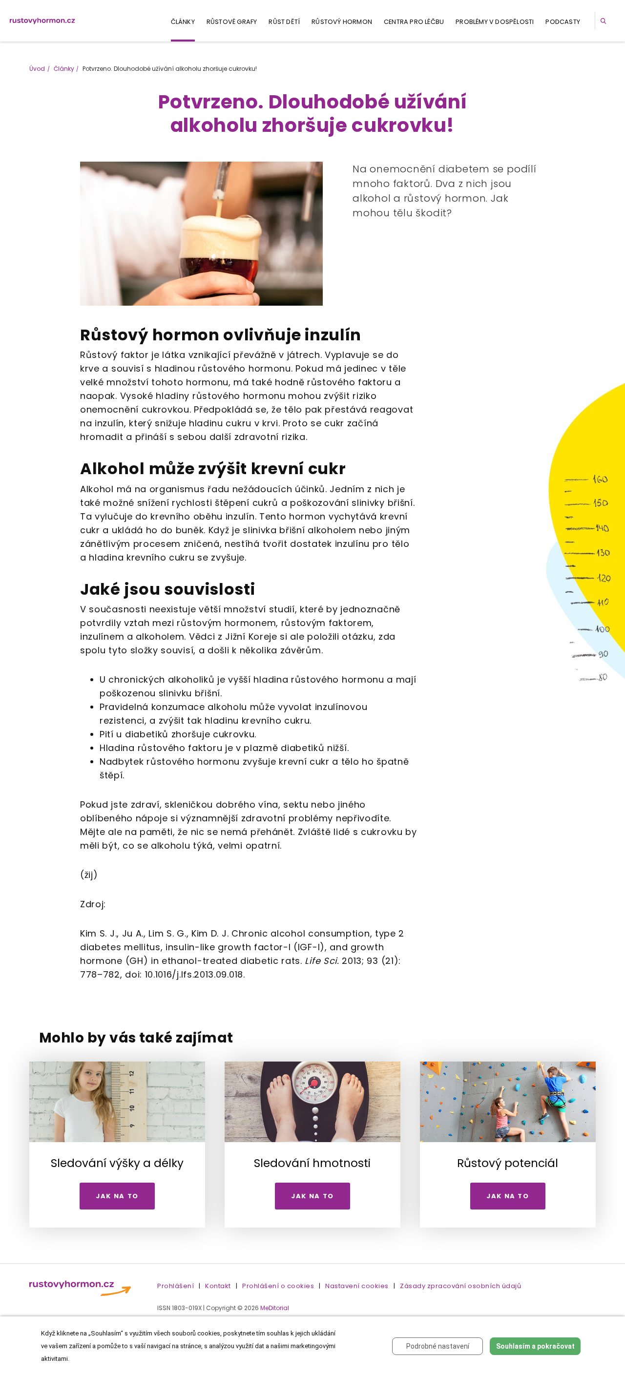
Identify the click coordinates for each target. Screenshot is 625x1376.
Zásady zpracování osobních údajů (460, 1286)
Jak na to (117, 1196)
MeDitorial (274, 1308)
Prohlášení (175, 1286)
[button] (605, 21)
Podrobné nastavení (437, 1346)
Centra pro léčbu (414, 22)
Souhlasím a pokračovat (535, 1346)
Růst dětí (284, 22)
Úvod (37, 68)
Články (183, 22)
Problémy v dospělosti (495, 22)
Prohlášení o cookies (278, 1286)
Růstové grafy (232, 22)
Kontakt (218, 1286)
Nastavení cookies (357, 1286)
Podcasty (562, 22)
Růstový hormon (342, 22)
